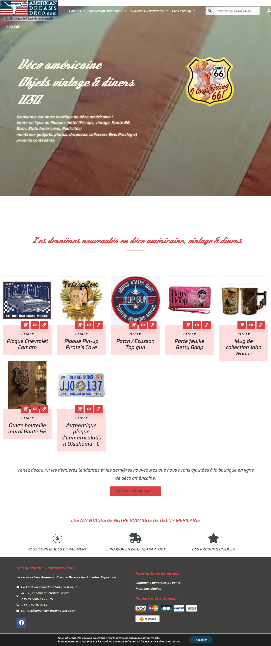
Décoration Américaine (105, 11)
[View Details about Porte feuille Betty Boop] (206, 325)
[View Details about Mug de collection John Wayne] (261, 325)
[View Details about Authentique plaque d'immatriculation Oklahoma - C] (98, 409)
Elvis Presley (181, 11)
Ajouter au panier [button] (25, 325)
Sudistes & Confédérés (147, 11)
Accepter (201, 640)
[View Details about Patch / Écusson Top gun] (152, 325)
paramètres (173, 641)
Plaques (75, 11)
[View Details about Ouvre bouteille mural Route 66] (44, 409)
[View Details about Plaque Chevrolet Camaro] (44, 325)
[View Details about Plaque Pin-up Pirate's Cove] (98, 325)
